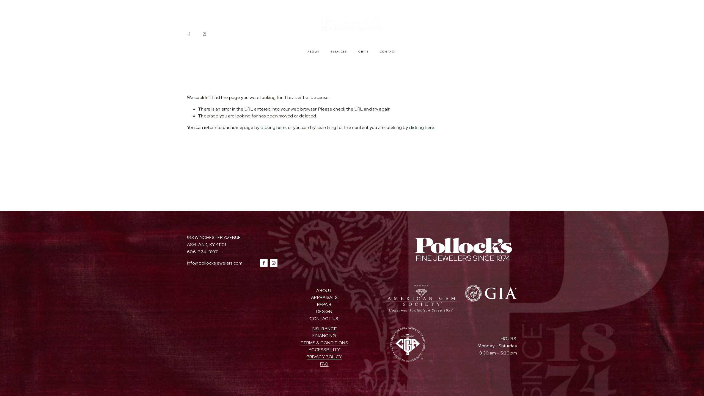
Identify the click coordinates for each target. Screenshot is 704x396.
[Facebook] (189, 34)
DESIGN (324, 311)
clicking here (273, 127)
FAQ (324, 364)
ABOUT (313, 51)
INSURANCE (324, 329)
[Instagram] (204, 34)
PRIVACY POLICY (324, 357)
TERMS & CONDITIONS (324, 343)
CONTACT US (323, 318)
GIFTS (363, 51)
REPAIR (324, 304)
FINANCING (324, 336)
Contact (388, 51)
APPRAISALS (324, 297)
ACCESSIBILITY (324, 350)
